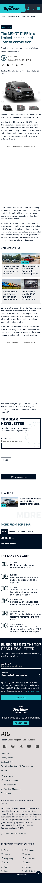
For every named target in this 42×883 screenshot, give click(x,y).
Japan (6, 871)
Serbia (27, 854)
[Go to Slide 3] (34, 107)
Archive (4, 770)
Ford (4, 531)
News (30, 531)
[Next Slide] (39, 92)
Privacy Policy (7, 757)
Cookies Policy (7, 762)
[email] (22, 65)
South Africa (30, 858)
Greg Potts (12, 56)
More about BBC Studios (13, 833)
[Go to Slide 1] (8, 107)
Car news (11, 16)
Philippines (29, 850)
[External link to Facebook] (5, 746)
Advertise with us (11, 785)
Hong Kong (8, 858)
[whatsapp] (17, 65)
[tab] (4, 531)
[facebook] (8, 65)
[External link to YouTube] (29, 746)
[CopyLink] (3, 65)
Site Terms (8, 776)
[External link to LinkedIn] (37, 746)
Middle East (30, 871)
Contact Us (5, 753)
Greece (7, 854)
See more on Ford (8, 543)
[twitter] (12, 65)
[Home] (16, 8)
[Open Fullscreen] (39, 100)
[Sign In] (28, 8)
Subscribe (21, 697)
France (7, 850)
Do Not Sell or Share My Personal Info (17, 766)
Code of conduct (11, 780)
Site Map (7, 793)
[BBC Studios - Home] (7, 734)
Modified (6, 27)
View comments (20, 477)
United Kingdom (14, 739)
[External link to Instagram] (13, 746)
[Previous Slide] (3, 92)
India (6, 863)
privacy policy (34, 691)
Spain (27, 863)
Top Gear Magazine (12, 789)
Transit (12, 531)
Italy (6, 867)
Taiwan (28, 867)
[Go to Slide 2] (21, 107)
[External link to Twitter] (21, 746)
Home (3, 16)
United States (29, 739)
